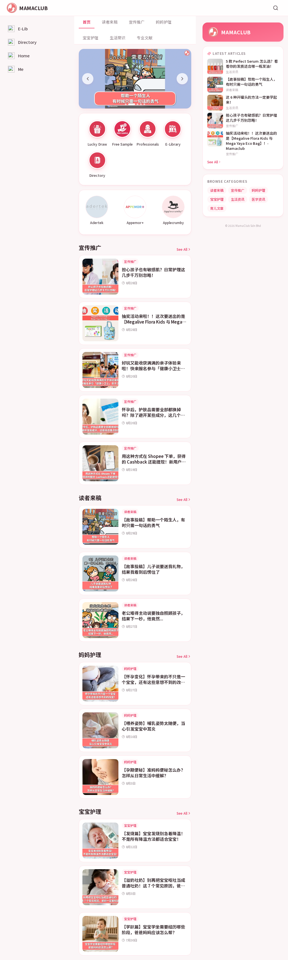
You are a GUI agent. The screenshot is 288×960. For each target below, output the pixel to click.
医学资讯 (258, 199)
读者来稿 (110, 22)
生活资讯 (237, 199)
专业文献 (144, 37)
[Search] (275, 7)
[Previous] (87, 78)
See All (182, 249)
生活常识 (117, 37)
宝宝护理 (90, 37)
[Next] (182, 78)
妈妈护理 (164, 22)
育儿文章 (217, 208)
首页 (87, 22)
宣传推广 (137, 22)
